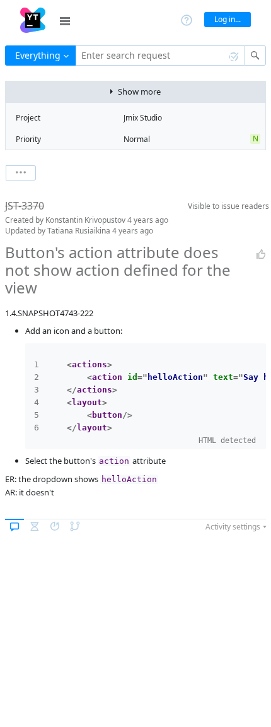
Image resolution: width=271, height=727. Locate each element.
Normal (137, 139)
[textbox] (160, 55)
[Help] (186, 19)
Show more (139, 91)
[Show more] (21, 172)
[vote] (261, 254)
